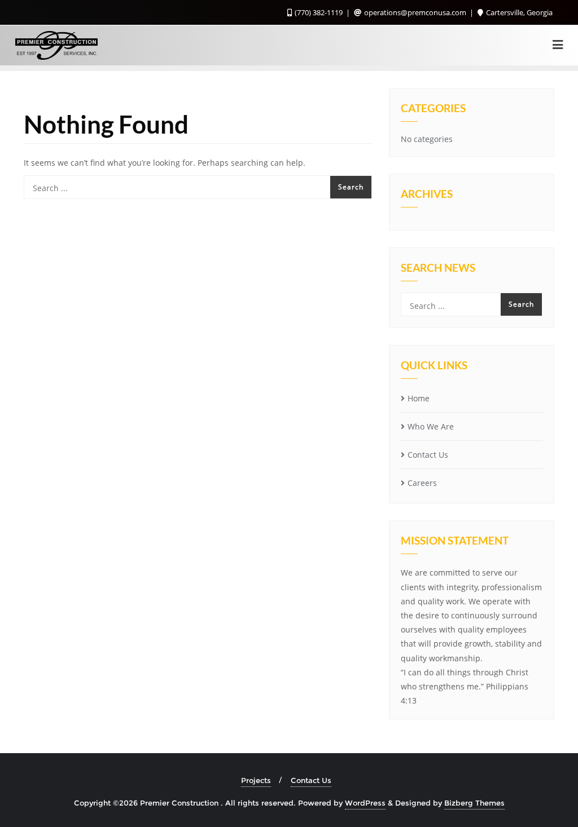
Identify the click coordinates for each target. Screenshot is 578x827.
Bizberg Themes (474, 802)
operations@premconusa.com (415, 12)
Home (419, 398)
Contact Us (428, 454)
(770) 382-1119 (318, 12)
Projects (256, 780)
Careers (422, 482)
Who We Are (431, 426)
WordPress (365, 802)
